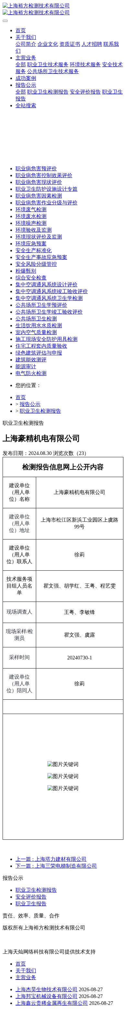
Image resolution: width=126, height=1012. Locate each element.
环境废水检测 (31, 216)
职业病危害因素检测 (39, 196)
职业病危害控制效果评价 (44, 175)
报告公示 (30, 404)
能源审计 (26, 366)
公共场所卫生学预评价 (41, 305)
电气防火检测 (31, 373)
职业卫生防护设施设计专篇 (47, 189)
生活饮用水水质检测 (39, 325)
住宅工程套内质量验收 (41, 346)
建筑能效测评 (31, 359)
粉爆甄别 (26, 271)
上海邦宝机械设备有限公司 (47, 996)
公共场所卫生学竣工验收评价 (49, 312)
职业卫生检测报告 (40, 411)
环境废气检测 (31, 209)
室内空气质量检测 (36, 332)
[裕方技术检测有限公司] (63, 9)
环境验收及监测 (34, 230)
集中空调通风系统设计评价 (47, 284)
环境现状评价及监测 (39, 237)
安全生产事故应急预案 (41, 257)
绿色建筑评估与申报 (39, 353)
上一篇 (51, 859)
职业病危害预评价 (36, 168)
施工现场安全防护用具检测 (47, 339)
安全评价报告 (31, 897)
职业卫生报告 (31, 903)
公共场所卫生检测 (36, 318)
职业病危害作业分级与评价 (47, 202)
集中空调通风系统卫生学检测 (49, 298)
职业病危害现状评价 (39, 182)
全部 (21, 64)
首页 (21, 30)
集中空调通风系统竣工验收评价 (52, 291)
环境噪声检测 (31, 223)
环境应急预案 (31, 243)
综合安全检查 (31, 277)
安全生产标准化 (34, 250)
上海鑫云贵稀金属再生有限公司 (52, 1003)
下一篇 (56, 866)
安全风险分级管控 (36, 264)
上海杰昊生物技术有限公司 (47, 989)
